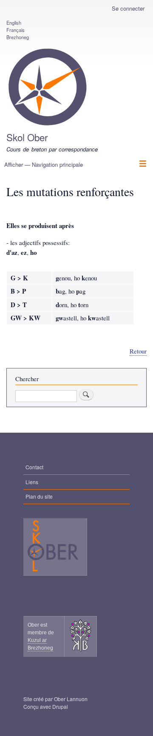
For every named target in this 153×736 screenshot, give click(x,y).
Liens (32, 481)
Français (15, 29)
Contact (34, 467)
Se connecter (128, 8)
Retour (138, 351)
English (13, 22)
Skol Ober (27, 137)
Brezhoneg (17, 37)
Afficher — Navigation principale (43, 164)
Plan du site (39, 496)
